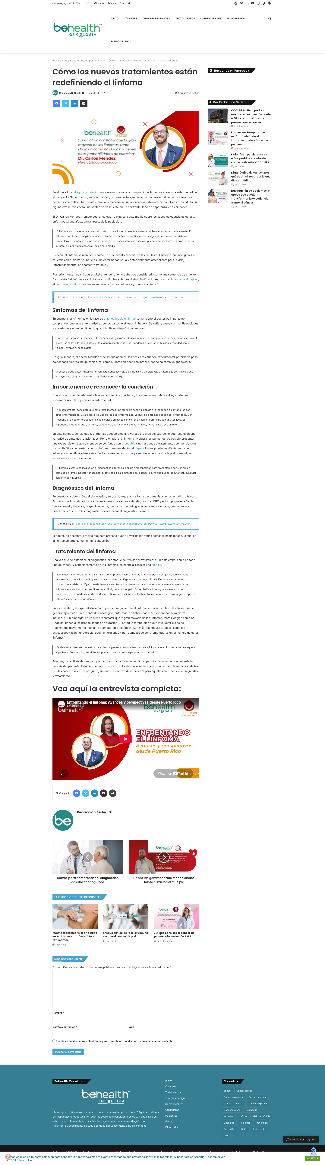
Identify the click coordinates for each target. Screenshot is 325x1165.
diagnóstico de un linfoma (121, 318)
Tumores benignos (155, 18)
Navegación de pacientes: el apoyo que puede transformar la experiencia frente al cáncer (250, 196)
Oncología (229, 1122)
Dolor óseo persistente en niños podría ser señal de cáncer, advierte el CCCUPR (250, 158)
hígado (139, 448)
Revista (112, 3)
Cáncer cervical (244, 1090)
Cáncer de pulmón (258, 1103)
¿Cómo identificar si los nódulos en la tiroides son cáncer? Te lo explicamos (74, 936)
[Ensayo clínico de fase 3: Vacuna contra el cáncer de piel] (125, 916)
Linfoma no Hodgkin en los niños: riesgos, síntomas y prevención (135, 297)
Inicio (87, 3)
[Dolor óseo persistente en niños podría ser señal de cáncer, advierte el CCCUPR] (218, 160)
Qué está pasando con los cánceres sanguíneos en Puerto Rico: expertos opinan (133, 523)
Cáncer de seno (232, 1109)
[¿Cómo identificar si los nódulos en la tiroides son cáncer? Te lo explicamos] (75, 916)
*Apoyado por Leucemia (91, 60)
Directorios (126, 3)
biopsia (156, 565)
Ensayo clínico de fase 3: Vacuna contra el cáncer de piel (125, 934)
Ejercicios (171, 1121)
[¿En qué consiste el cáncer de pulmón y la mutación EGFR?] (176, 916)
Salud (244, 1129)
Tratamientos (185, 18)
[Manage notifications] (8, 1157)
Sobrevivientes (210, 18)
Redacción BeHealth (70, 93)
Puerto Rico (230, 1129)
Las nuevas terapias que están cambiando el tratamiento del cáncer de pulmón (249, 138)
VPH (226, 1135)
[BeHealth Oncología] (77, 30)
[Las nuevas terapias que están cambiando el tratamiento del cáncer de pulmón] (218, 138)
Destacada (251, 1109)
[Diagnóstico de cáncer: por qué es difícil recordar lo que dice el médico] (218, 178)
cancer (227, 1090)
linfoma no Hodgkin (68, 284)
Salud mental (235, 18)
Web (131, 1026)
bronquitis (128, 443)
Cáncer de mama (258, 1097)
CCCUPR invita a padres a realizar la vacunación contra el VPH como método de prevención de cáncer (251, 116)
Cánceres (130, 18)
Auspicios (69, 60)
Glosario (99, 3)
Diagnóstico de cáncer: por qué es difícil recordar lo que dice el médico (250, 176)
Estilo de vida (120, 41)
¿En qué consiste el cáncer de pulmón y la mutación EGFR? (174, 934)
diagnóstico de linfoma (89, 192)
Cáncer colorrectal (233, 1097)
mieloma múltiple (261, 1116)
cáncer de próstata (234, 1103)
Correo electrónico (64, 1026)
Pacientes (171, 1115)
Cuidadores (172, 1109)
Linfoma (243, 1116)
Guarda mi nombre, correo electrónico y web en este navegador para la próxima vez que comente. (114, 1041)
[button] (313, 1152)
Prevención (262, 1122)
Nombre (58, 1012)
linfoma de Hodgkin (184, 279)
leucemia (228, 1116)
